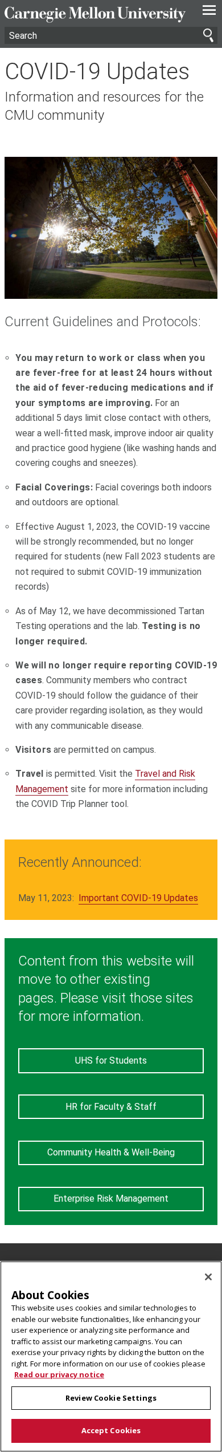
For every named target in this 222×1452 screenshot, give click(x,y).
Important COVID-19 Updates (138, 898)
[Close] (208, 1276)
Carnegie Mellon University (95, 14)
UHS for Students (111, 1060)
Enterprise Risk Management (111, 1198)
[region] (111, 1356)
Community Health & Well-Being (111, 1152)
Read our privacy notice (59, 1374)
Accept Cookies (111, 1430)
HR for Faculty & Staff (111, 1106)
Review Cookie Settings (111, 1398)
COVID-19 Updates (97, 72)
